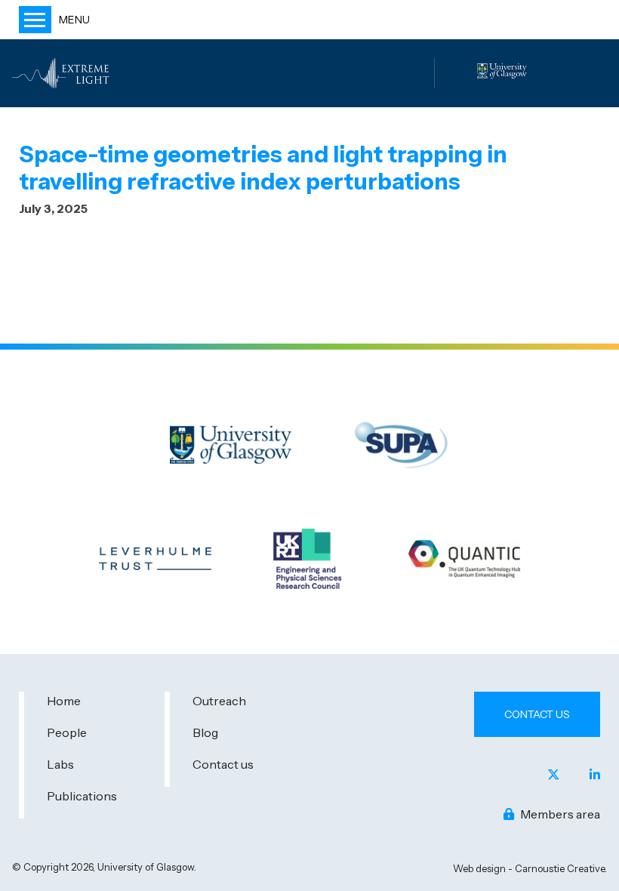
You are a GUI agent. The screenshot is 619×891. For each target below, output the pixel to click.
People (67, 732)
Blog (205, 732)
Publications (82, 795)
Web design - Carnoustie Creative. (530, 868)
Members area (559, 814)
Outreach (219, 700)
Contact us (223, 764)
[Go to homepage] (62, 73)
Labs (60, 764)
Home (64, 700)
